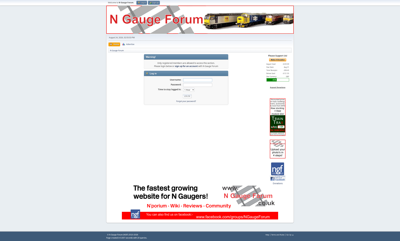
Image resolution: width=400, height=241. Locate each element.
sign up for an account (186, 66)
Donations (278, 183)
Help (267, 235)
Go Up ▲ (290, 235)
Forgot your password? (186, 101)
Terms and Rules (277, 235)
